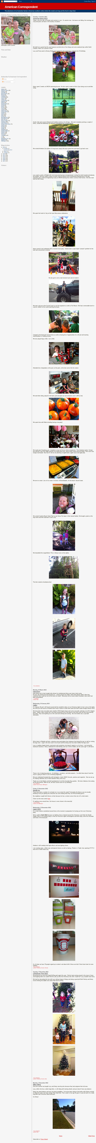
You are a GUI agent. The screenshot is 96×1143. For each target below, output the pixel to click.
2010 (4, 156)
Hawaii (2, 112)
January (6, 152)
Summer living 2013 (8, 149)
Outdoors (3, 121)
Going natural (4, 111)
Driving (2, 105)
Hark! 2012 (37, 809)
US (2, 137)
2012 (4, 154)
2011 (4, 155)
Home (60, 1136)
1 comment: (36, 698)
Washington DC (4, 138)
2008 (4, 159)
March (5, 151)
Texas (2, 134)
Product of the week (5, 124)
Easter (2, 106)
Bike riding (37, 1085)
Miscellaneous (4, 117)
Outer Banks (4, 123)
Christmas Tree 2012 (40, 974)
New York (3, 119)
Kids (2, 115)
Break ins (36, 790)
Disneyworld (4, 103)
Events (2, 107)
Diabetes (3, 101)
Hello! (35, 705)
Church (3, 98)
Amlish (2, 89)
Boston (2, 94)
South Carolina (4, 130)
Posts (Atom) (44, 1139)
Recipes (3, 126)
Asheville (3, 92)
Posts (4, 79)
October (6, 148)
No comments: (37, 685)
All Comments (7, 82)
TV (2, 136)
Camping (3, 96)
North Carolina (4, 120)
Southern (3, 131)
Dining (2, 102)
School (2, 127)
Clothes (3, 99)
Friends (3, 109)
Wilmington (3, 140)
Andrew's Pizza (4, 90)
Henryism (36, 692)
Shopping (3, 129)
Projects (3, 125)
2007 (4, 161)
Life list (2, 116)
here (49, 798)
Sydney (3, 133)
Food (2, 108)
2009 (4, 158)
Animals (3, 91)
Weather (3, 139)
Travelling (3, 135)
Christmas (3, 97)
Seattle (2, 128)
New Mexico (4, 118)
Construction (4, 100)
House (2, 114)
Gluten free (3, 110)
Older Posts (91, 1136)
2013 (4, 147)
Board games (4, 93)
